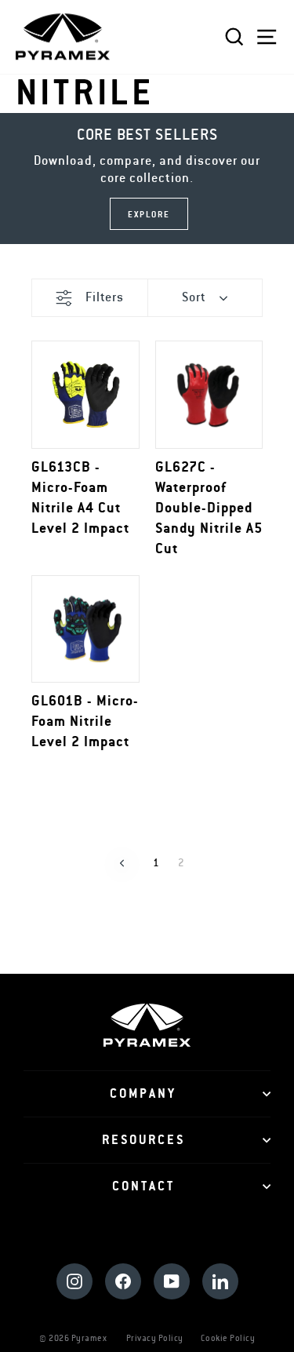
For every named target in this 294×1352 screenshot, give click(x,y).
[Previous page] (122, 863)
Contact (143, 1186)
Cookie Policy (228, 1338)
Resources (143, 1140)
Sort (194, 297)
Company (143, 1094)
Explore (149, 215)
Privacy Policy (154, 1338)
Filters (104, 297)
